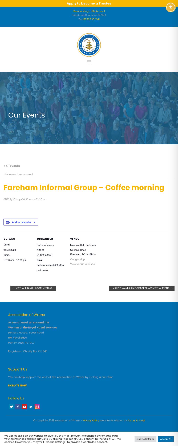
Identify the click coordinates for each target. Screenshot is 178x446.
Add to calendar (21, 222)
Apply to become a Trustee (89, 3)
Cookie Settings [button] (145, 439)
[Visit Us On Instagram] (37, 409)
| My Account (98, 11)
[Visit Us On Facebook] (18, 409)
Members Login (81, 11)
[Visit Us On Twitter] (11, 409)
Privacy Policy (91, 420)
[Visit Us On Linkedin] (30, 409)
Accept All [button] (166, 439)
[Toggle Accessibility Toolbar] (170, 7)
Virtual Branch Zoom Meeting (33, 288)
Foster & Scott (136, 420)
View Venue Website (82, 264)
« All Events (11, 166)
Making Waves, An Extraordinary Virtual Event (141, 288)
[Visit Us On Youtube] (24, 409)
